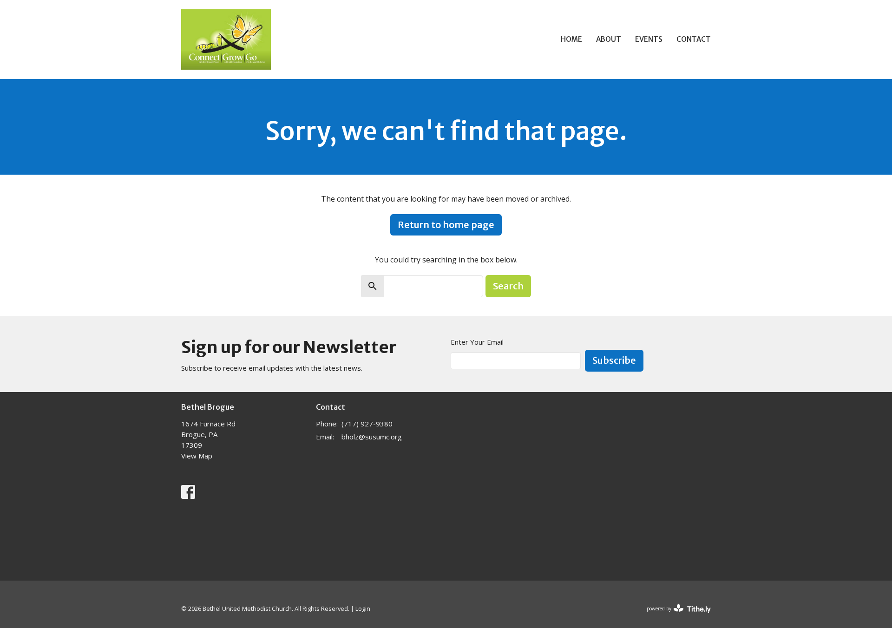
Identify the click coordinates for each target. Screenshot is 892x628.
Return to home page (446, 224)
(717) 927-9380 (367, 423)
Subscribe (614, 360)
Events (648, 39)
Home (571, 39)
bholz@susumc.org (371, 436)
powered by (674, 616)
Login (362, 608)
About (608, 39)
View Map (196, 455)
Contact (693, 39)
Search (508, 286)
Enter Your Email (477, 342)
